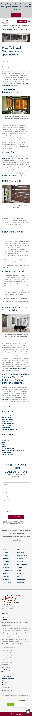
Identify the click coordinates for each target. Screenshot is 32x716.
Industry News (6, 425)
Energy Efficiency (7, 421)
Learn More (16, 15)
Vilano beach (6, 576)
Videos (4, 446)
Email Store (4, 619)
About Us (4, 682)
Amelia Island (6, 549)
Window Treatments (7, 672)
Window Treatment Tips (9, 429)
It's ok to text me (11, 511)
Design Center (5, 674)
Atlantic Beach (20, 573)
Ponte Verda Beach (22, 555)
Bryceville (5, 573)
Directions (4, 613)
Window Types (6, 417)
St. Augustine (20, 552)
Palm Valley (6, 558)
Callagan (19, 570)
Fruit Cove (19, 567)
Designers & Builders (7, 678)
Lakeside (5, 564)
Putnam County (7, 582)
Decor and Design (7, 419)
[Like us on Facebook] (2, 691)
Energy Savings (6, 452)
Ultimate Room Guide (8, 448)
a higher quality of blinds (17, 368)
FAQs (3, 444)
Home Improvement (8, 423)
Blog (3, 442)
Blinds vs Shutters (7, 455)
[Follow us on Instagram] (8, 691)
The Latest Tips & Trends (9, 415)
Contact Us (4, 684)
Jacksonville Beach (22, 564)
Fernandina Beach (8, 570)
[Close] (30, 5)
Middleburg (20, 561)
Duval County (6, 579)
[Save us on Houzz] (11, 691)
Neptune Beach (7, 561)
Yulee (18, 576)
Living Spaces (6, 427)
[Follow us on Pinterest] (5, 691)
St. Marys (19, 549)
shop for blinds (6, 158)
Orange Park (20, 558)
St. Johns (5, 552)
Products (5, 438)
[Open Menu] (29, 21)
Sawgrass (5, 555)
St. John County (21, 579)
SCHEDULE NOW (16, 516)
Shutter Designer (6, 670)
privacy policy (13, 523)
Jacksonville (6, 567)
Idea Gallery (5, 440)
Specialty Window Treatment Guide (13, 450)
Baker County (20, 582)
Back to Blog (7, 407)
